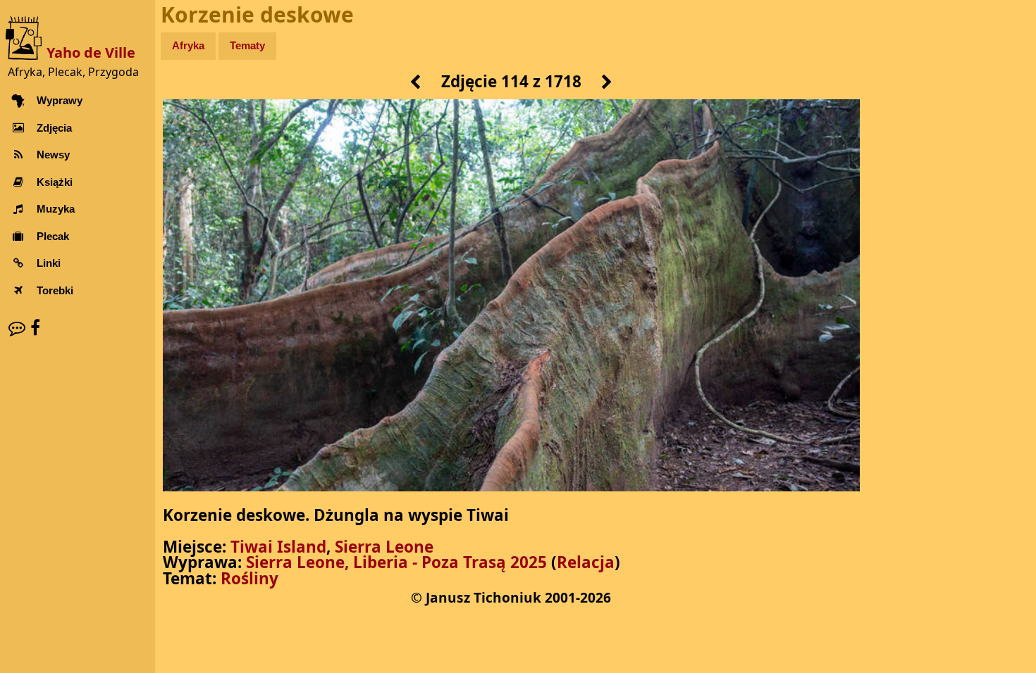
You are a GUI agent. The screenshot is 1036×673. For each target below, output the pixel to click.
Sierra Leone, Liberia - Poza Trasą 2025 (396, 562)
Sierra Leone (384, 547)
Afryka (188, 45)
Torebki (54, 290)
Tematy (247, 45)
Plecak (52, 236)
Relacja (586, 562)
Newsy (52, 155)
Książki (54, 182)
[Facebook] (35, 327)
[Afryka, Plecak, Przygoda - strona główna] (26, 37)
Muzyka (55, 209)
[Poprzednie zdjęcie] (415, 83)
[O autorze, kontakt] (16, 327)
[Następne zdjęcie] (607, 83)
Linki (48, 263)
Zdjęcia (53, 128)
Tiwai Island (278, 547)
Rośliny (249, 578)
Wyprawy (59, 100)
